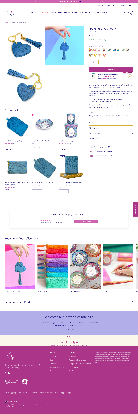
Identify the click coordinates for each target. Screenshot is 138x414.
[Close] (102, 175)
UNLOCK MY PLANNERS (86, 233)
